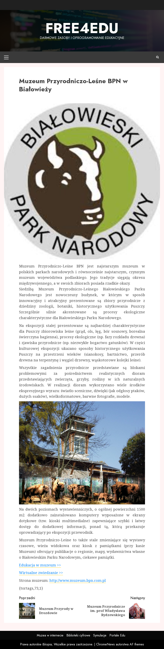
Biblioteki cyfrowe (78, 635)
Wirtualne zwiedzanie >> (41, 572)
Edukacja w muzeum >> (40, 565)
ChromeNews (105, 644)
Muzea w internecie (50, 635)
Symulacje (99, 635)
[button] (6, 57)
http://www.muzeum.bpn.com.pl (77, 580)
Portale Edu (117, 635)
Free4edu (82, 28)
